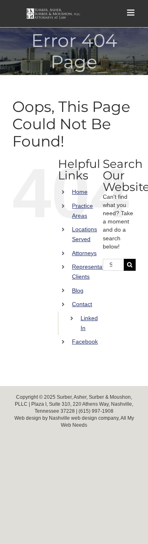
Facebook (85, 341)
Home (80, 191)
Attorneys (84, 253)
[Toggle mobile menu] (131, 12)
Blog (77, 290)
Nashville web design (73, 418)
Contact (82, 304)
